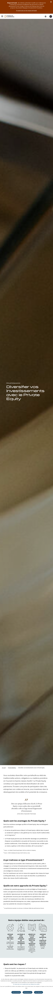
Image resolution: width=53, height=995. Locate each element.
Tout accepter (16, 992)
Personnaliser (27, 992)
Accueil (4, 767)
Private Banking (12, 767)
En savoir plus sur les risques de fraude (26, 10)
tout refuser (38, 992)
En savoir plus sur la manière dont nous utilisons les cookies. (26, 984)
